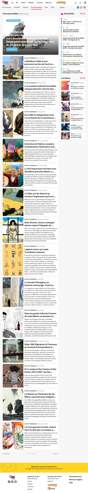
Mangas (30, 484)
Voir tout (82, 13)
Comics (30, 481)
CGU (71, 483)
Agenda (62, 7)
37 (34, 454)
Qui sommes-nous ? (53, 478)
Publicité (50, 481)
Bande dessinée (32, 478)
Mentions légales (75, 480)
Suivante (55, 454)
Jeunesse (31, 486)
